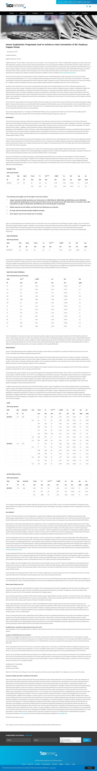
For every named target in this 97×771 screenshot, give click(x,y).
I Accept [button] (90, 767)
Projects (35, 13)
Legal (73, 764)
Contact (85, 13)
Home (11, 13)
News (74, 13)
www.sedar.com (62, 713)
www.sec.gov (24, 713)
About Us (23, 13)
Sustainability (48, 13)
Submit (87, 740)
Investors (62, 13)
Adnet (60, 760)
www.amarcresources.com (68, 72)
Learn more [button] (52, 767)
